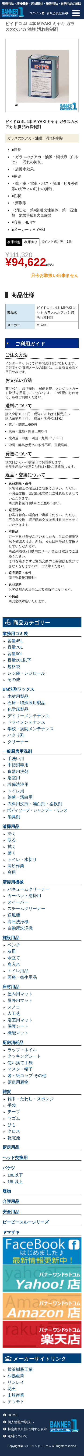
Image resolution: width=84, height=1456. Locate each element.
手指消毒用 (17, 765)
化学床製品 (17, 709)
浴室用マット (20, 1020)
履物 (7, 1191)
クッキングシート (24, 1056)
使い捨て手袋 (20, 1062)
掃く (11, 833)
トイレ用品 (17, 970)
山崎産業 (15, 1395)
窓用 (11, 872)
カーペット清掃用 (24, 895)
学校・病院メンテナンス (30, 728)
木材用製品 (17, 696)
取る (11, 840)
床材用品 (11, 986)
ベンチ (13, 945)
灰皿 (11, 951)
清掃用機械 (13, 882)
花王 (11, 1388)
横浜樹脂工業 (20, 1369)
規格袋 (13, 666)
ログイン (35, 13)
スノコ (13, 1007)
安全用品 (11, 1211)
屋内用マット (20, 994)
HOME (13, 1415)
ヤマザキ (11, 1232)
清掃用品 (11, 826)
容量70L (15, 647)
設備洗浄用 (17, 784)
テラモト (15, 1401)
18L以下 (15, 1175)
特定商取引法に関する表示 (27, 1429)
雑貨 (7, 1091)
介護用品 (11, 1201)
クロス (13, 1131)
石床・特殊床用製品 (26, 702)
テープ (13, 1111)
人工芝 (13, 1013)
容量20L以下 (19, 660)
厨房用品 (11, 1147)
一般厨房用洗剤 (17, 751)
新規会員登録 (56, 13)
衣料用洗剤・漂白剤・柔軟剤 (34, 804)
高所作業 (15, 866)
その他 (13, 679)
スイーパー (17, 902)
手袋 (11, 1105)
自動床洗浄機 (20, 928)
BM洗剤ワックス (18, 689)
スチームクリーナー (26, 908)
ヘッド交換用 (15, 1157)
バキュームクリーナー (28, 889)
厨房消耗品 (13, 1042)
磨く (11, 853)
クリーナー (17, 741)
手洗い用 (15, 758)
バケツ (9, 1168)
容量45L (15, 640)
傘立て (13, 957)
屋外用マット (20, 1000)
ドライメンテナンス (26, 722)
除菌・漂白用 (20, 797)
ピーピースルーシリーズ (26, 1222)
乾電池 (13, 1137)
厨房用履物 (17, 1082)
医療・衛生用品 (22, 977)
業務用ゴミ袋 (15, 633)
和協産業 (15, 1375)
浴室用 (13, 778)
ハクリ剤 (15, 735)
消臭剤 (13, 816)
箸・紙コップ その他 (26, 1075)
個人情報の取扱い (21, 1422)
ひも (11, 1124)
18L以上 (15, 1181)
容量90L (15, 653)
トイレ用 (15, 791)
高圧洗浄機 (17, 921)
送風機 (13, 915)
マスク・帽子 (20, 1069)
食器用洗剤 (17, 771)
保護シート (17, 1026)
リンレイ (15, 1382)
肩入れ (13, 964)
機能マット (17, 1033)
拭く (11, 846)
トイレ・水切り (22, 859)
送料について (17, 1436)
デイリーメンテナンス (28, 716)
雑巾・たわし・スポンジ (30, 1099)
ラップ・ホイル (22, 1049)
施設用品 (11, 937)
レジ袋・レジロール (26, 673)
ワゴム (13, 1118)
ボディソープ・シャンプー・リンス (37, 810)
